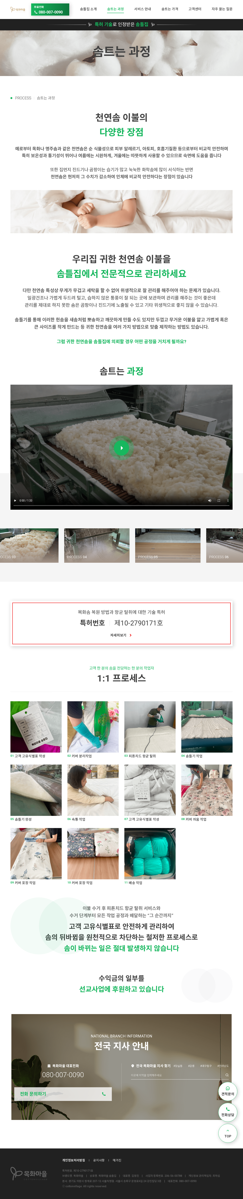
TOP (227, 1136)
